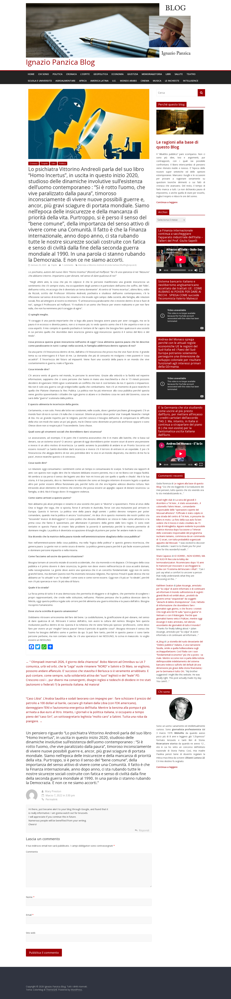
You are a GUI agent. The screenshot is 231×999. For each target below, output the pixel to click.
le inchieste (172, 80)
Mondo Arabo (128, 80)
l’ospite (85, 74)
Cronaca (71, 74)
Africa (83, 80)
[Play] (160, 270)
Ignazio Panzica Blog (60, 62)
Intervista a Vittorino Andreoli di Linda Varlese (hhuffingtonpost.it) (107, 265)
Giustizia (132, 74)
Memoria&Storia (152, 74)
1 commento (67, 265)
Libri (168, 74)
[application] (180, 259)
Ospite (54, 265)
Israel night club (164, 499)
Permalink (52, 799)
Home (31, 74)
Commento (32, 851)
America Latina (99, 80)
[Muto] (196, 270)
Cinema (145, 80)
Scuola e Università (40, 80)
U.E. (114, 80)
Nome (30, 897)
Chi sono (43, 74)
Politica (57, 74)
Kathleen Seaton (164, 585)
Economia (118, 74)
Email (29, 914)
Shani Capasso (163, 555)
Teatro (191, 74)
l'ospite (44, 163)
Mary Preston (53, 791)
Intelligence (190, 80)
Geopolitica (101, 74)
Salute (179, 74)
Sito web (30, 932)
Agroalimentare (65, 80)
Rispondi (144, 830)
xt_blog (160, 641)
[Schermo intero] (201, 270)
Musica (157, 80)
